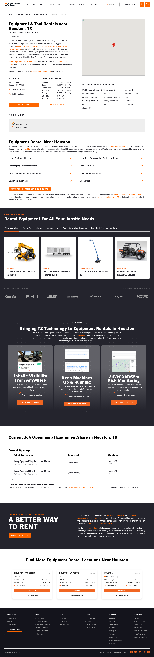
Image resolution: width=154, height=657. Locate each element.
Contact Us (138, 624)
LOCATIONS (82, 4)
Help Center (89, 621)
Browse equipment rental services (22, 61)
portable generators (49, 46)
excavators (27, 46)
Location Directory (41, 627)
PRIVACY (109, 652)
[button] (27, 4)
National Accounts (41, 621)
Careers (112, 621)
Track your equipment (30, 402)
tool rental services (94, 518)
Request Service (139, 621)
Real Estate (138, 627)
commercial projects (117, 146)
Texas (36, 14)
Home (11, 14)
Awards (112, 627)
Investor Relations (115, 640)
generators (81, 518)
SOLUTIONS (94, 4)
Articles (112, 634)
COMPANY (61, 4)
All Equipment (40, 618)
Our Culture (113, 624)
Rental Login (11, 618)
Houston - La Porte (69, 573)
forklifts (19, 46)
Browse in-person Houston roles (80, 487)
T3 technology (80, 335)
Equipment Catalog (140, 637)
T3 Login (10, 621)
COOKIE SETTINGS (120, 652)
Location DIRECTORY (24, 14)
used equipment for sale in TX (107, 197)
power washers (63, 46)
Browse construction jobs (41, 71)
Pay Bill (136, 618)
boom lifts (26, 149)
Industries (39, 634)
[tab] (11, 228)
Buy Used (63, 621)
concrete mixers (15, 49)
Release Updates (91, 624)
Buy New (63, 618)
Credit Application (13, 624)
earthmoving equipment (131, 194)
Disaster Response (140, 631)
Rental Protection (41, 631)
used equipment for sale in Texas (99, 523)
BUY (33, 4)
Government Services (42, 624)
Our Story (112, 618)
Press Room (113, 637)
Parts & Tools (64, 624)
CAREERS (71, 4)
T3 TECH (50, 4)
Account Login (90, 627)
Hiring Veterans (139, 634)
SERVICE (41, 4)
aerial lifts (117, 194)
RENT (27, 4)
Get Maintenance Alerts (77, 404)
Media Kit (112, 643)
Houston (45, 14)
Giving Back (113, 631)
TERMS (101, 652)
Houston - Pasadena (24, 573)
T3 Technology (90, 618)
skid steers (36, 46)
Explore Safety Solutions (124, 402)
